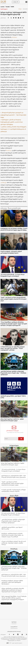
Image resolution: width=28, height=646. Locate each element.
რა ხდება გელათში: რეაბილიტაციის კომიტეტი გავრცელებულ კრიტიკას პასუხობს (13, 490)
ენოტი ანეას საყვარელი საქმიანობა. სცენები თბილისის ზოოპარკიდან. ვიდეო (12, 419)
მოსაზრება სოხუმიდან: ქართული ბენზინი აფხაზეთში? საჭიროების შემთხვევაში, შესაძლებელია (12, 582)
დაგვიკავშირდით (14, 626)
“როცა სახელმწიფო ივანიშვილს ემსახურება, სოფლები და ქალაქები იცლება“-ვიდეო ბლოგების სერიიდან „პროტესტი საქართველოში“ (14, 323)
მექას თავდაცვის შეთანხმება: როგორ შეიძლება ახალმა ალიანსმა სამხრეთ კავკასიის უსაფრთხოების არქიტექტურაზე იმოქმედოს (13, 597)
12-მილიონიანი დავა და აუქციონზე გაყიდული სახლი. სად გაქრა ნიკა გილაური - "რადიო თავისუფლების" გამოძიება (13, 348)
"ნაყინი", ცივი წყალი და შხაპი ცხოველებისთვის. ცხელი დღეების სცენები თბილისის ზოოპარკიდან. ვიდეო (14, 299)
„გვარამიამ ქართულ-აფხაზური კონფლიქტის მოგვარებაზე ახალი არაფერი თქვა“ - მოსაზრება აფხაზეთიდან (13, 373)
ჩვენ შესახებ (14, 622)
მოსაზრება (14, 549)
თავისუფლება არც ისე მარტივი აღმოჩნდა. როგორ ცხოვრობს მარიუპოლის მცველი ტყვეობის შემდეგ (14, 229)
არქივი (20, 9)
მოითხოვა (8, 150)
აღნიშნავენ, (4, 183)
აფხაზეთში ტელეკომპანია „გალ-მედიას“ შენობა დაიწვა (13, 396)
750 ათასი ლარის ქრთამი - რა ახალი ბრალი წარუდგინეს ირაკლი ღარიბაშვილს (12, 275)
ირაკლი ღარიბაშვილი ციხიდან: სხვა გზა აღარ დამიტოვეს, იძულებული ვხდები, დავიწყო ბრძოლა (13, 543)
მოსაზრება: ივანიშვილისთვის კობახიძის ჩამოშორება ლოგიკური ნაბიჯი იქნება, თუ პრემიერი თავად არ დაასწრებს (12, 535)
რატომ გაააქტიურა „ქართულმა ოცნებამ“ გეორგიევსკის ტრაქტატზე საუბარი (11, 252)
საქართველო (4, 9)
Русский (8, 6)
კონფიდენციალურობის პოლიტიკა (14, 631)
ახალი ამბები (14, 495)
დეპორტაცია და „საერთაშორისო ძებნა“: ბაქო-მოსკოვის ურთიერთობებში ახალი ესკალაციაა (13, 476)
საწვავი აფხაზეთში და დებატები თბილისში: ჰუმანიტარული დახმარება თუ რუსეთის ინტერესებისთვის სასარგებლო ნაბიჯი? (12, 590)
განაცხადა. (14, 37)
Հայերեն (3, 6)
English (12, 6)
